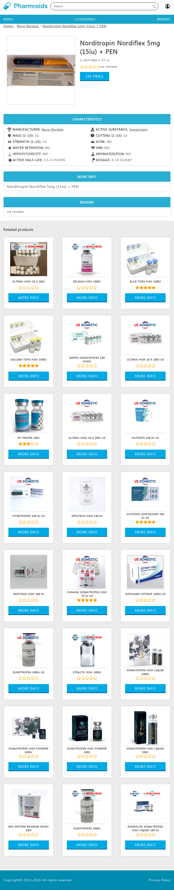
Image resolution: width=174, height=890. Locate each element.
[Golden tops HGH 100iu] (28, 337)
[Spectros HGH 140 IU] (87, 493)
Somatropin (138, 129)
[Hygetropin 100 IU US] (28, 493)
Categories (85, 19)
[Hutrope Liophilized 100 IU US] (145, 493)
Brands (163, 19)
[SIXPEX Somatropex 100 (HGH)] (87, 337)
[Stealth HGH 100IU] (87, 649)
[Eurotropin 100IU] (87, 805)
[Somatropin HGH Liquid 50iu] (145, 727)
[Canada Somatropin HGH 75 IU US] (87, 571)
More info (28, 297)
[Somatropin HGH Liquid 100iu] (145, 649)
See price (95, 76)
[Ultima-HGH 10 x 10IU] (28, 259)
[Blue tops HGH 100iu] (145, 259)
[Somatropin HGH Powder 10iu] (87, 727)
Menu (8, 19)
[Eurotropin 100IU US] (28, 649)
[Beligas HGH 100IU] (87, 259)
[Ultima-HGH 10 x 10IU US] (145, 337)
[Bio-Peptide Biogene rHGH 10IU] (28, 805)
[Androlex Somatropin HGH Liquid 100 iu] (145, 805)
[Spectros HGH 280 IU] (28, 571)
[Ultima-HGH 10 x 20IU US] (87, 415)
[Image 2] (41, 70)
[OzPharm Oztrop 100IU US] (145, 571)
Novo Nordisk (52, 129)
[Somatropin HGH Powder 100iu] (28, 727)
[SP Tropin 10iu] (28, 415)
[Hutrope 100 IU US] (145, 415)
